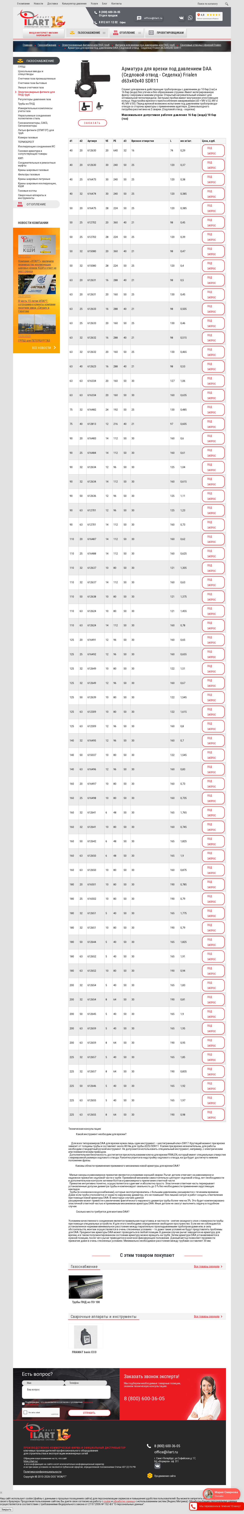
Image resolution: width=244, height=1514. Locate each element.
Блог (104, 3)
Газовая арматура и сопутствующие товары (32, 152)
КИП (20, 158)
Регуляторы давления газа (34, 99)
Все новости (41, 348)
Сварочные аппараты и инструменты (32, 196)
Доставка (52, 3)
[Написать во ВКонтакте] (181, 20)
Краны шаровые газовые (33, 170)
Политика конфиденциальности (42, 1471)
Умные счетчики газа (31, 87)
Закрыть (6, 1509)
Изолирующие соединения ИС (36, 146)
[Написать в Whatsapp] (190, 20)
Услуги (94, 3)
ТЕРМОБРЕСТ (26, 142)
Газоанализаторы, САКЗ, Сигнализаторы (33, 124)
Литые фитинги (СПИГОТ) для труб (36, 131)
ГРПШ (21, 66)
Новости (38, 3)
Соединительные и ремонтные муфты (37, 164)
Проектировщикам (170, 32)
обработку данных (124, 1501)
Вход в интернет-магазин (43, 34)
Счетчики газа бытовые (32, 83)
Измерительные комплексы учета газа (35, 110)
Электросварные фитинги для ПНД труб (36, 93)
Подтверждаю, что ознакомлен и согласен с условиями (59, 1403)
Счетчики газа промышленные (37, 78)
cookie (107, 1501)
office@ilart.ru (166, 1452)
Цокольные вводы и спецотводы (30, 73)
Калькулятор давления (74, 3)
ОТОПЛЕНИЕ (127, 32)
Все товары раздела (206, 1266)
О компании (23, 3)
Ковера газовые (28, 137)
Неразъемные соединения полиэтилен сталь (34, 117)
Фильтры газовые (29, 174)
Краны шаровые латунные (34, 179)
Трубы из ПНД (26, 103)
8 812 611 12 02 (112, 22)
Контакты (116, 3)
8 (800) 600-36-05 (167, 1446)
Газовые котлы (27, 190)
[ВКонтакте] (159, 1466)
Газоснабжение (89, 32)
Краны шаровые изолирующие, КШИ (37, 185)
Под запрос (211, 151)
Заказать (92, 123)
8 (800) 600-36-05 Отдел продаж (109, 13)
